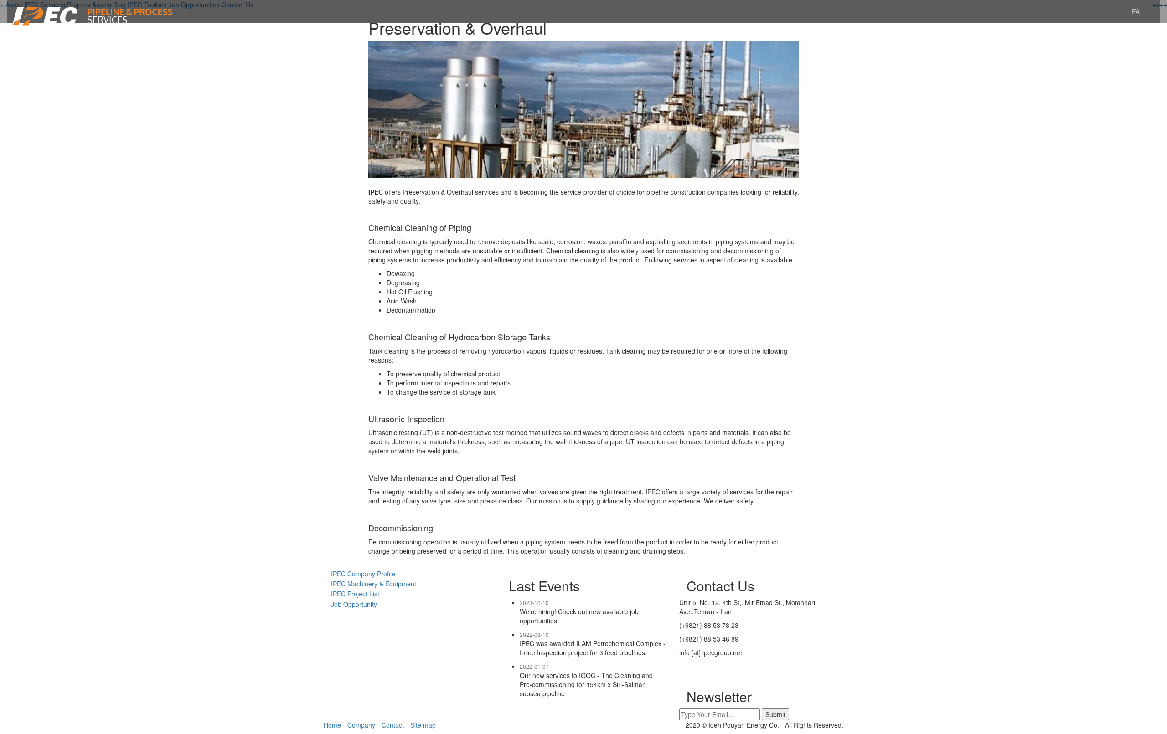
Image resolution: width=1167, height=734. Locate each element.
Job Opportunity (350, 604)
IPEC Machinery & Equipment (370, 583)
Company (361, 724)
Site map (423, 724)
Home (332, 724)
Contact (393, 724)
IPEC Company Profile (359, 573)
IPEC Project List (351, 593)
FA (1136, 11)
